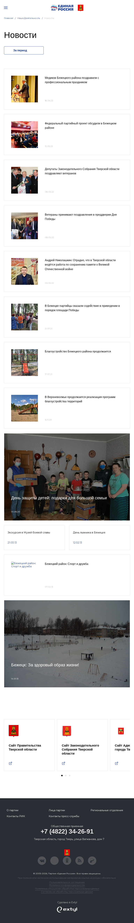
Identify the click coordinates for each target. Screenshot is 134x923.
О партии (12, 810)
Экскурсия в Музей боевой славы (29, 532)
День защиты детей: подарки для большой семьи (59, 497)
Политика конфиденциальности (67, 885)
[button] (62, 775)
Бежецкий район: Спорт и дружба (66, 563)
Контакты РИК (16, 816)
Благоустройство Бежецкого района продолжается (78, 351)
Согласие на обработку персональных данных (67, 891)
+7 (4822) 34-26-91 (67, 831)
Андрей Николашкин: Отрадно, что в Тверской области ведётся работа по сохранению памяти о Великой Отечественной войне (80, 265)
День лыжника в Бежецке (89, 532)
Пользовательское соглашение (67, 882)
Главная (8, 18)
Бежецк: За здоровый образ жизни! (45, 665)
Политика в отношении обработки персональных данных (67, 888)
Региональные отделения (107, 810)
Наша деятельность (28, 18)
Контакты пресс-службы (64, 816)
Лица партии (57, 810)
